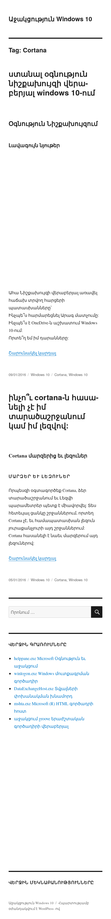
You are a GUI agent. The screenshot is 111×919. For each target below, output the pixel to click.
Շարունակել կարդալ (32, 353)
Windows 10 (40, 374)
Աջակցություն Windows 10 (50, 18)
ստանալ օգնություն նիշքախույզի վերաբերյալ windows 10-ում (52, 83)
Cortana (60, 374)
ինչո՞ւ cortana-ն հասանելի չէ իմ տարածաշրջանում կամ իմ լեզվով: (53, 411)
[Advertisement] (55, 226)
